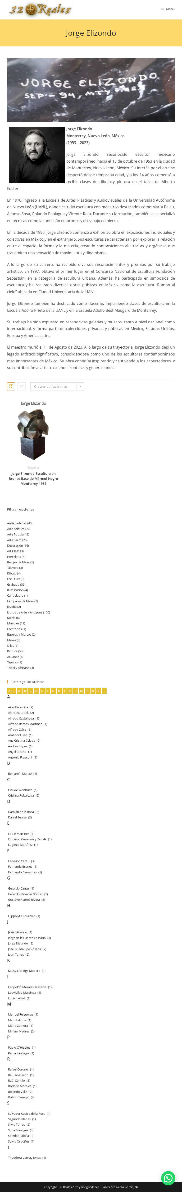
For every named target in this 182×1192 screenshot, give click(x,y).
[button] (168, 1178)
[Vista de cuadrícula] (11, 386)
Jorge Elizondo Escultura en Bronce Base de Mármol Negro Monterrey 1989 (33, 478)
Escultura (33, 468)
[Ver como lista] (22, 386)
